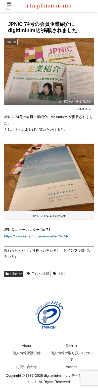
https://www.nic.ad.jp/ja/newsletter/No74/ (36, 236)
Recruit (71, 346)
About (26, 346)
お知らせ (16, 273)
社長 (60, 273)
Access (71, 367)
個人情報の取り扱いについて (72, 356)
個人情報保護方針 (27, 353)
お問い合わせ (26, 367)
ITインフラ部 (40, 273)
